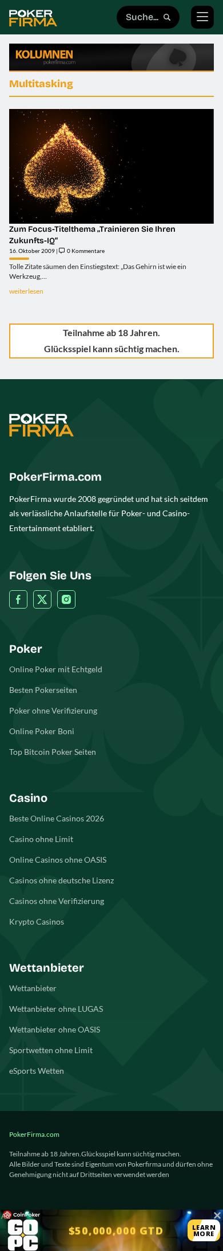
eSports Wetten (36, 1070)
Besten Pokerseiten (43, 690)
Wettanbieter (33, 988)
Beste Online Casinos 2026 (56, 818)
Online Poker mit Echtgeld (55, 669)
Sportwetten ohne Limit (51, 1050)
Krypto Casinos (36, 921)
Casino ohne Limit (41, 839)
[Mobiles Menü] (202, 17)
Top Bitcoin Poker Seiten (52, 752)
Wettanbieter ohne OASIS (54, 1029)
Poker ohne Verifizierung (53, 710)
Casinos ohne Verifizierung (56, 901)
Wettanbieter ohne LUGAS (56, 1009)
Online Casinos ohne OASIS (57, 859)
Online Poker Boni (41, 731)
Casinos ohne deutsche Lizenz (61, 880)
